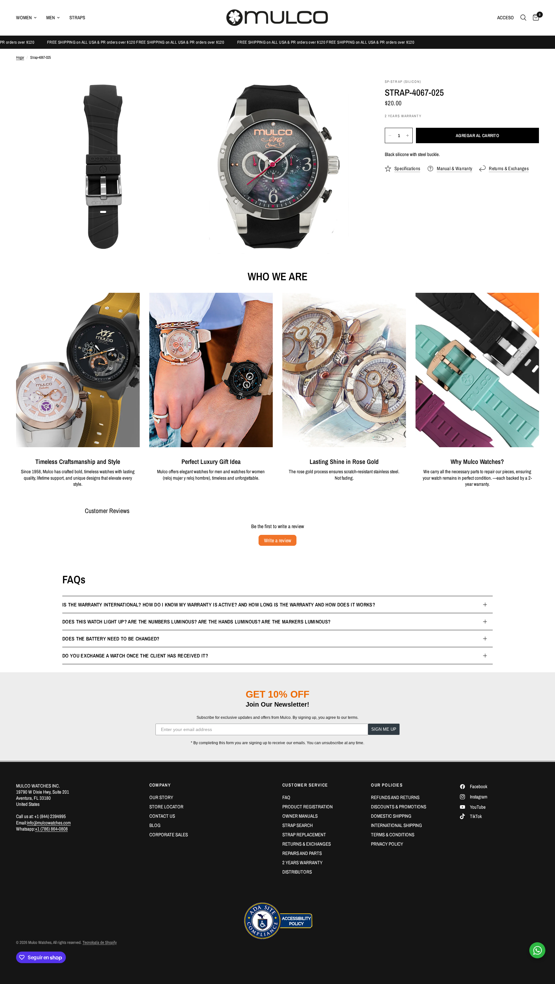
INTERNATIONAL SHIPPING (396, 825)
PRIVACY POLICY (387, 843)
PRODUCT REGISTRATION (307, 806)
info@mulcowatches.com (49, 822)
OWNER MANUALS (300, 816)
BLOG (155, 825)
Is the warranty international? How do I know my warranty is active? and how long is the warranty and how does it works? (218, 604)
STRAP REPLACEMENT (304, 834)
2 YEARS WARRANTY (302, 862)
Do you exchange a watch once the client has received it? (135, 655)
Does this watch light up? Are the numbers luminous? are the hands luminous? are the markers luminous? (196, 621)
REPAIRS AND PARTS (302, 853)
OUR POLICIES (387, 785)
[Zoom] (177, 93)
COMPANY (160, 785)
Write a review (277, 540)
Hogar (20, 57)
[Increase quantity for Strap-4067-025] (407, 135)
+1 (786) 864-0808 (51, 828)
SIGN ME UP (383, 729)
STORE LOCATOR (166, 806)
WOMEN (24, 17)
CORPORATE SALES (168, 834)
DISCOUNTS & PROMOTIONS (398, 806)
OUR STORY (161, 797)
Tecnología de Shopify (100, 942)
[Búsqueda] (523, 17)
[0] (534, 17)
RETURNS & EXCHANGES (306, 843)
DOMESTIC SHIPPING (391, 816)
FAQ (286, 797)
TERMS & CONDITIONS (392, 834)
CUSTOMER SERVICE (305, 785)
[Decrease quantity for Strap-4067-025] (390, 135)
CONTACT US (162, 816)
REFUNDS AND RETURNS (395, 797)
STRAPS (77, 17)
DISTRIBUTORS (297, 871)
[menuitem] (28, 18)
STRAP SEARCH (297, 825)
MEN (50, 17)
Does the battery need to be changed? (111, 638)
